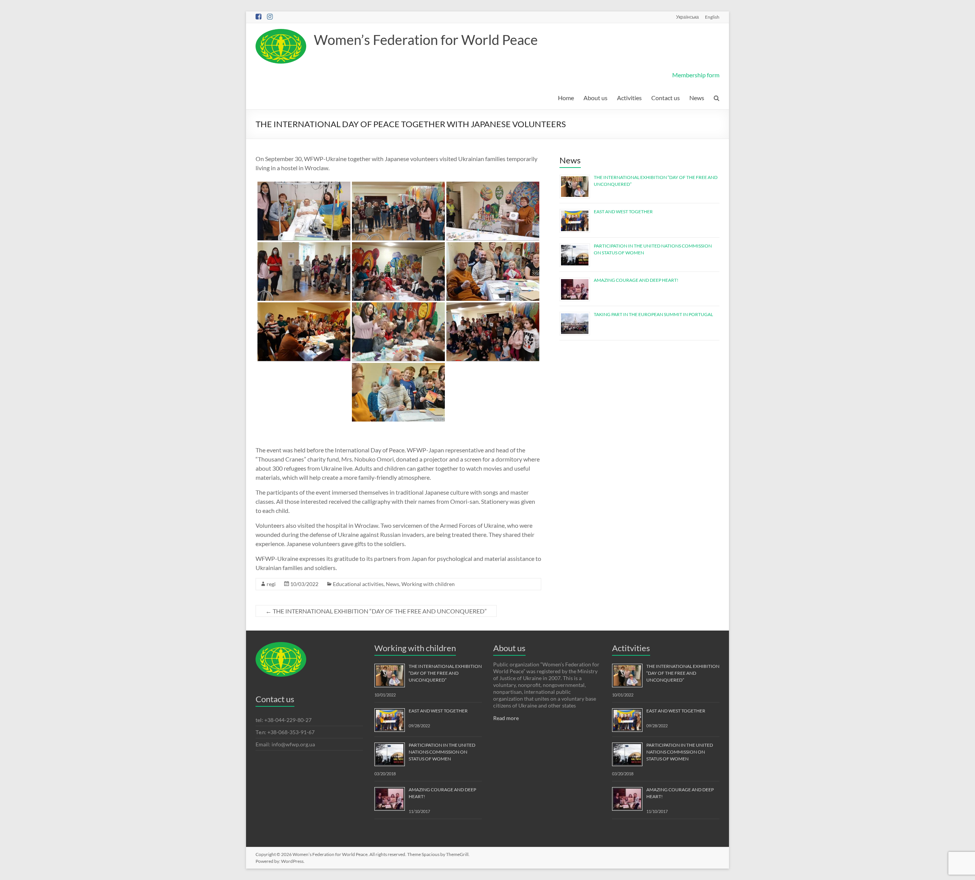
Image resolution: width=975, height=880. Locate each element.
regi (271, 584)
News (696, 97)
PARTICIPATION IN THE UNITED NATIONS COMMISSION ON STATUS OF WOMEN (442, 752)
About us (595, 97)
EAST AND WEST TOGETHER (623, 211)
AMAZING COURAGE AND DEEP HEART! (636, 280)
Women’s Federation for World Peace (426, 39)
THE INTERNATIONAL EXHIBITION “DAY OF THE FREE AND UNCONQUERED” (376, 611)
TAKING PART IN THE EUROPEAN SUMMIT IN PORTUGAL (653, 314)
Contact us (665, 97)
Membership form (695, 74)
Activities (629, 97)
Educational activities (358, 584)
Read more (506, 718)
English (712, 16)
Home (566, 97)
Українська (687, 16)
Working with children (428, 584)
